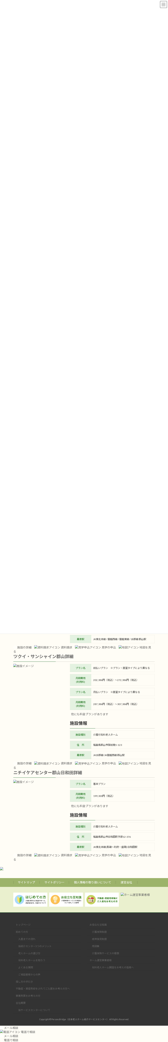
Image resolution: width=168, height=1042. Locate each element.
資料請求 (66, 647)
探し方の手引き (24, 981)
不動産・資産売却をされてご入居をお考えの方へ (43, 988)
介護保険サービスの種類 (105, 953)
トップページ (23, 924)
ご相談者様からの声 (29, 974)
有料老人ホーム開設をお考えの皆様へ (113, 967)
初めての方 (22, 931)
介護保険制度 (99, 931)
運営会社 (126, 882)
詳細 (69, 656)
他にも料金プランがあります (89, 714)
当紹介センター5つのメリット (35, 946)
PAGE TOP (160, 1006)
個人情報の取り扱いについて (92, 882)
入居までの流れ (26, 939)
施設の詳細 (24, 647)
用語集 (95, 946)
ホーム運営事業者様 (101, 960)
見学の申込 (108, 647)
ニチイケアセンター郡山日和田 (43, 772)
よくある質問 (25, 967)
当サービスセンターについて (34, 1010)
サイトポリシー (54, 882)
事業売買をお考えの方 (28, 995)
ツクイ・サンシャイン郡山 (39, 656)
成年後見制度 (99, 939)
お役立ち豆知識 (98, 924)
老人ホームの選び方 (29, 953)
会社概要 (21, 1002)
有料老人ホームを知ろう (31, 960)
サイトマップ (26, 882)
